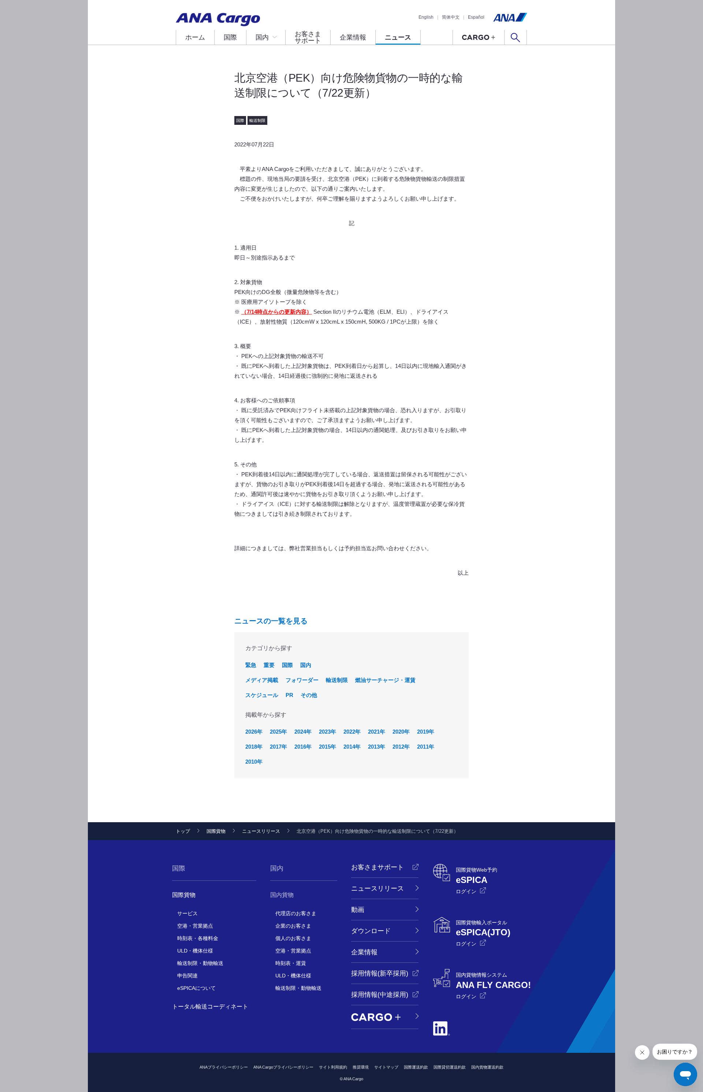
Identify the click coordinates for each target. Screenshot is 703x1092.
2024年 (303, 731)
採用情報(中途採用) (379, 994)
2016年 (303, 746)
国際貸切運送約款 (450, 1067)
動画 (357, 909)
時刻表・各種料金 (197, 938)
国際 (230, 37)
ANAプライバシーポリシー (224, 1067)
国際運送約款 (416, 1067)
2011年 (425, 746)
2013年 (376, 746)
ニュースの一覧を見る (271, 621)
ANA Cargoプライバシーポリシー (283, 1067)
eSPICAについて (196, 988)
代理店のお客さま (295, 913)
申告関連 (187, 975)
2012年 (401, 746)
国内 (262, 37)
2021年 (376, 731)
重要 (269, 665)
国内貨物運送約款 (487, 1067)
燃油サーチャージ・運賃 (385, 680)
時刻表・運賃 (290, 963)
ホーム (195, 37)
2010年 (254, 762)
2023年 (327, 731)
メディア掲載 (261, 680)
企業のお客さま (293, 925)
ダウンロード (371, 931)
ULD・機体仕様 (195, 950)
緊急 (250, 665)
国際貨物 (216, 831)
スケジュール (261, 695)
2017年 (278, 746)
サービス (187, 913)
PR (289, 695)
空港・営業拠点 (195, 925)
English (426, 17)
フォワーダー (302, 680)
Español (476, 17)
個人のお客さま (293, 938)
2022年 (352, 731)
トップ (183, 831)
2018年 (254, 746)
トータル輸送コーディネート (210, 1006)
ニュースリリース (261, 831)
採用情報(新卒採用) (379, 973)
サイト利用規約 (333, 1067)
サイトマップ (386, 1067)
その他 (309, 695)
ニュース (398, 37)
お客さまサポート (308, 37)
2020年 (401, 731)
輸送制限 (337, 680)
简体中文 (451, 17)
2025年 (278, 731)
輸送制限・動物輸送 (200, 963)
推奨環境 (361, 1067)
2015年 (327, 746)
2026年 (254, 731)
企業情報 (353, 37)
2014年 (352, 746)
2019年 (425, 731)
